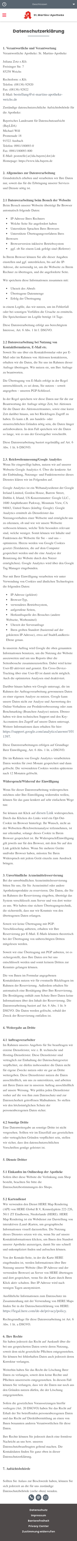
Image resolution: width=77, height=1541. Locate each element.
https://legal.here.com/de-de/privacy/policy (34, 1310)
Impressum (38, 1515)
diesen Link (44, 812)
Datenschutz (38, 1510)
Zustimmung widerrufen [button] (38, 1531)
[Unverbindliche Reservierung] (46, 1497)
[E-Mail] (38, 1497)
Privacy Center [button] (38, 1526)
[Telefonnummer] (31, 1497)
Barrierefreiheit (38, 1521)
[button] (38, 4)
